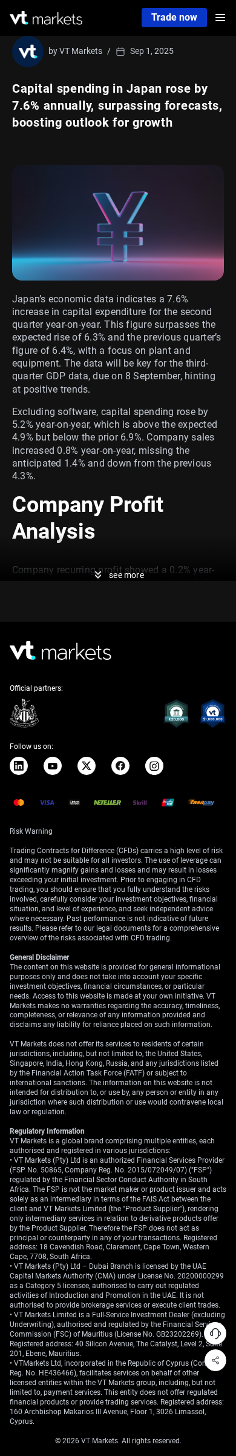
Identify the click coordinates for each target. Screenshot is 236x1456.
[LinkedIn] (19, 766)
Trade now (174, 17)
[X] (86, 766)
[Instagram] (154, 766)
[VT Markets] (46, 17)
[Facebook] (120, 766)
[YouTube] (53, 766)
